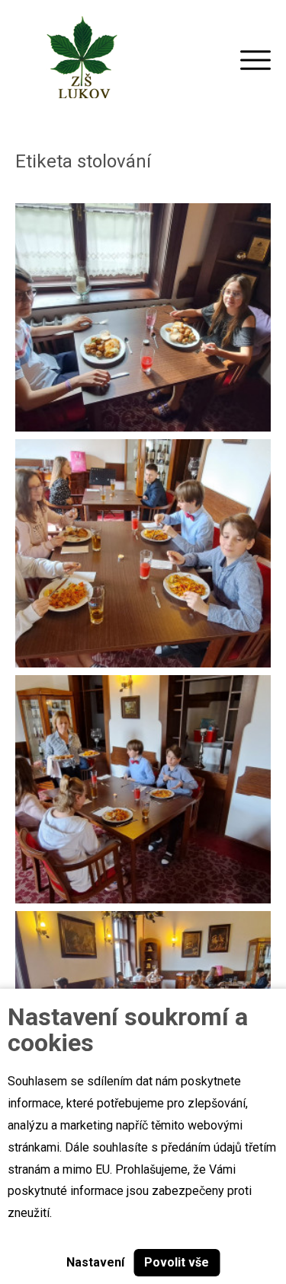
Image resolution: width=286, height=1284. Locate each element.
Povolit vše (176, 1262)
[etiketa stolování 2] (143, 553)
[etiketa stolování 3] (143, 789)
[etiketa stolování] (143, 317)
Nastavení (95, 1262)
